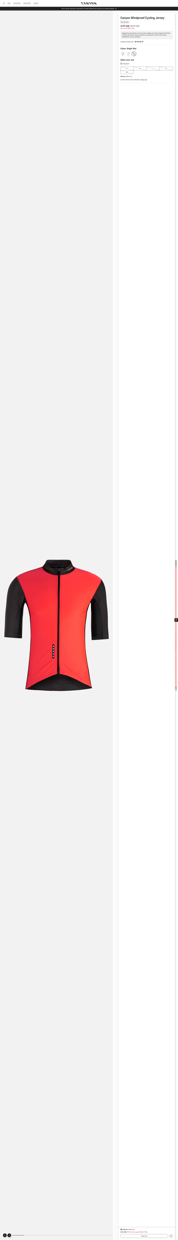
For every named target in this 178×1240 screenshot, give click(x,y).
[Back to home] (89, 3)
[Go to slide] (31, 1235)
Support (36, 3)
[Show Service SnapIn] (176, 620)
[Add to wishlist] (171, 1236)
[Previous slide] (5, 1235)
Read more (144, 80)
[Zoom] (56, 627)
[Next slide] (9, 1235)
